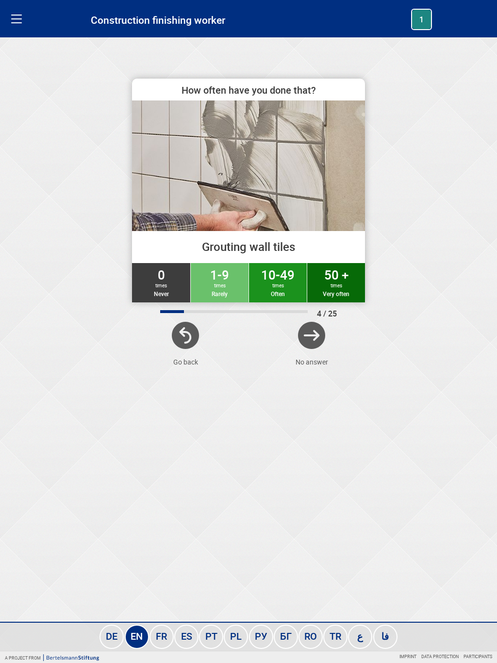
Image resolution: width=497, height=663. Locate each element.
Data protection (440, 656)
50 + (336, 282)
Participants (478, 656)
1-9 (219, 282)
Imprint (407, 656)
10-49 (278, 282)
